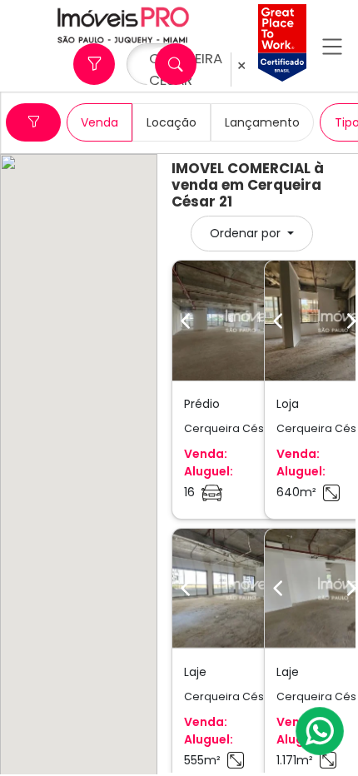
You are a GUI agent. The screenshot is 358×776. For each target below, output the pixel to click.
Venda (99, 122)
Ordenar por (247, 233)
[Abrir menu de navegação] (332, 46)
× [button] (241, 66)
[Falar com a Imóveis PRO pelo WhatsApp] (321, 731)
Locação (171, 122)
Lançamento (262, 122)
